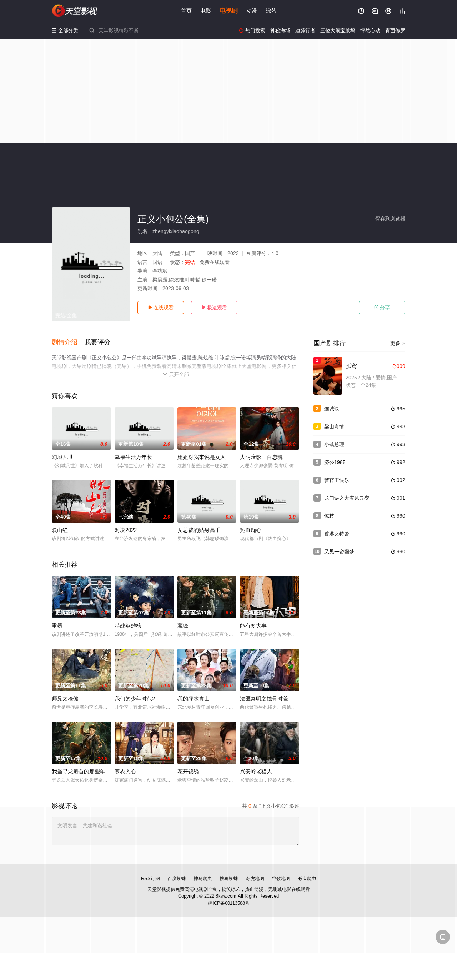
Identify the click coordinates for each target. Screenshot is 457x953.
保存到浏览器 (390, 218)
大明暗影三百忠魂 (261, 457)
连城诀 (331, 408)
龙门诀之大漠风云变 (346, 498)
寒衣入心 (125, 771)
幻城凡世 (62, 457)
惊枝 (329, 516)
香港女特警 (336, 534)
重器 (57, 626)
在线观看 (161, 307)
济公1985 (335, 462)
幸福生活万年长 (133, 457)
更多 (397, 343)
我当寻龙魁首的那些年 (78, 771)
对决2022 (126, 530)
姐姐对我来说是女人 (201, 457)
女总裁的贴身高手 (198, 530)
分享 (382, 307)
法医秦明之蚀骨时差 (264, 698)
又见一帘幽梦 (339, 551)
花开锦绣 (188, 771)
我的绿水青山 (193, 698)
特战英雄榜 (128, 626)
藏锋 (182, 626)
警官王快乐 (336, 480)
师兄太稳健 (65, 698)
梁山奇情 (334, 426)
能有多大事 (253, 626)
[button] (68, 342)
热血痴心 (250, 530)
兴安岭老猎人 (256, 771)
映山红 (60, 530)
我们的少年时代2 (135, 698)
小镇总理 (334, 444)
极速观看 (214, 307)
